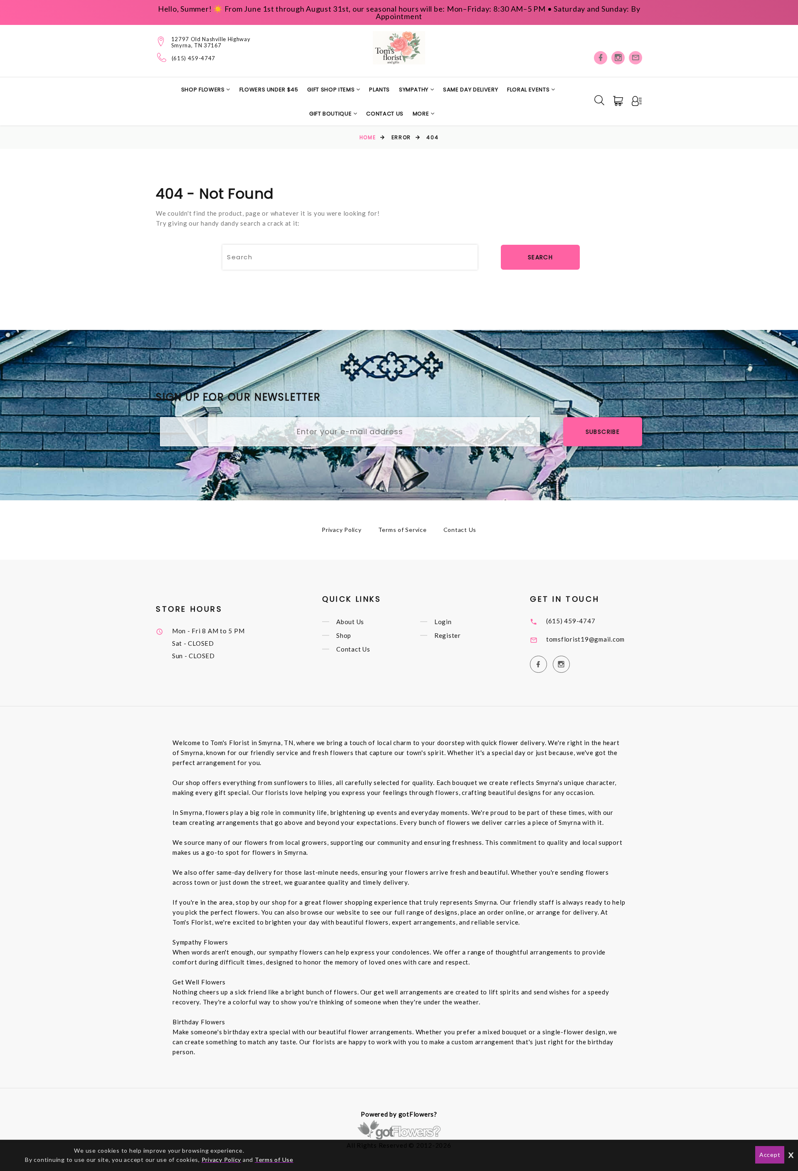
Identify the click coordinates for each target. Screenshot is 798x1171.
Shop (343, 635)
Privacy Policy (342, 529)
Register (447, 635)
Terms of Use (274, 1159)
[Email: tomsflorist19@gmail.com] (635, 57)
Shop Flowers (203, 89)
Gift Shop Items (331, 89)
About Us (350, 621)
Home (368, 137)
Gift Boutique (331, 114)
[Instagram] (618, 57)
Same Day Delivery (470, 89)
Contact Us (385, 114)
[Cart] (619, 101)
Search (540, 257)
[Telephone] (162, 57)
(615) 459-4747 (193, 58)
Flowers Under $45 (268, 89)
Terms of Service (402, 529)
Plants (379, 89)
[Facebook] (600, 57)
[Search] (599, 100)
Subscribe (603, 432)
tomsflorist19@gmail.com (585, 639)
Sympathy (414, 89)
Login (443, 621)
